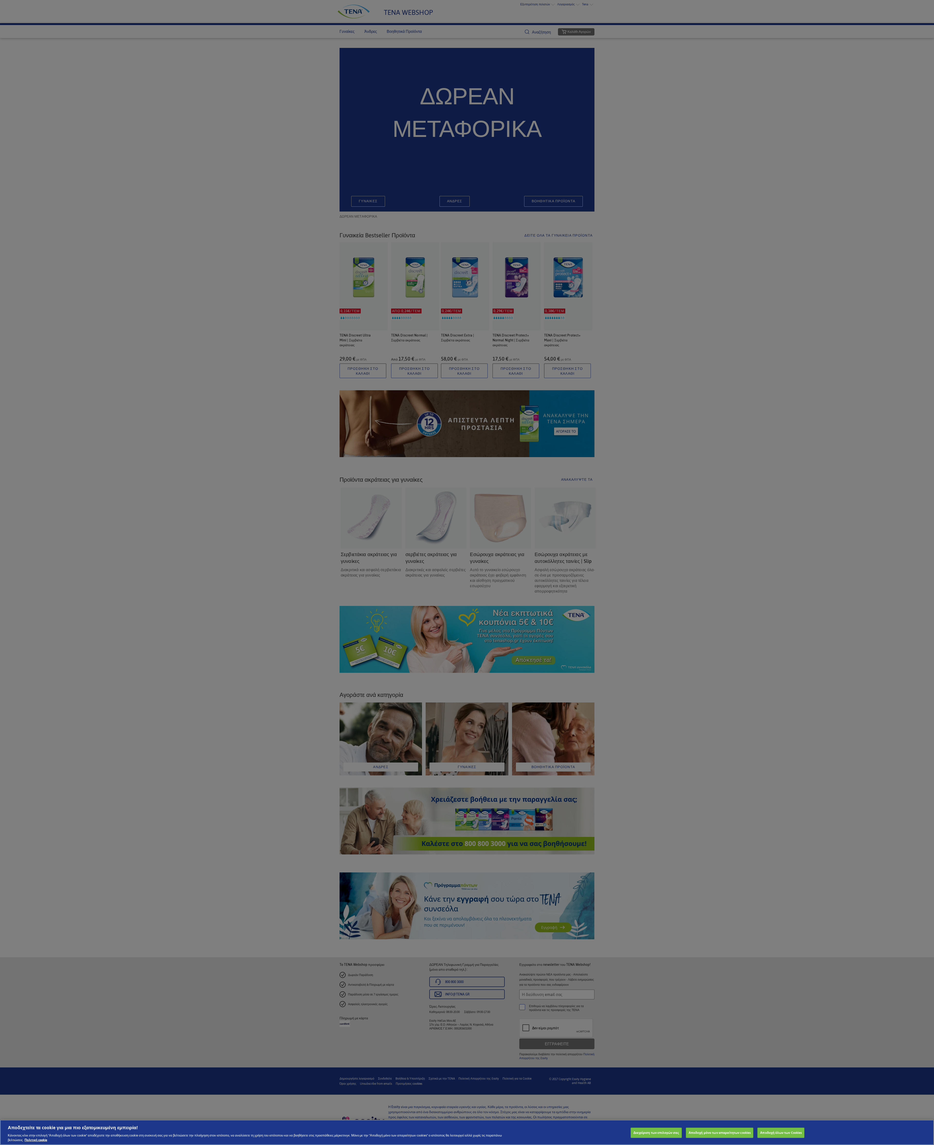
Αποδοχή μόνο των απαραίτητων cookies (720, 1133)
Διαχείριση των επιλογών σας (656, 1133)
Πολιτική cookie (36, 1140)
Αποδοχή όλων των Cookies (781, 1133)
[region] (467, 1132)
